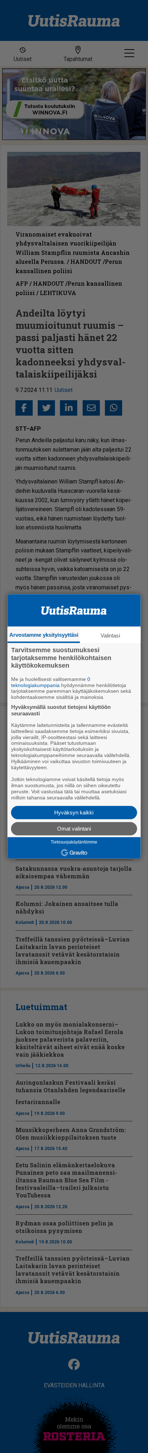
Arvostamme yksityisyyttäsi (43, 635)
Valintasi (110, 635)
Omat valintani (74, 829)
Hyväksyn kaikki (73, 813)
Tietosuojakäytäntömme (74, 842)
